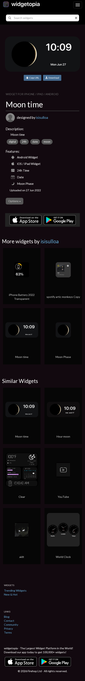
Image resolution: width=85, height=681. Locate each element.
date (35, 141)
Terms (8, 632)
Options (13, 201)
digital (12, 141)
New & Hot (11, 594)
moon (47, 141)
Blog (6, 616)
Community (11, 624)
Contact (9, 620)
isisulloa (42, 117)
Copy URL (33, 77)
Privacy (8, 628)
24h (24, 141)
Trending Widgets (15, 590)
